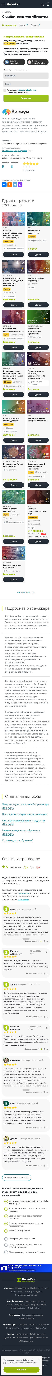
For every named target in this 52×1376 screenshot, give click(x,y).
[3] (30, 163)
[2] (27, 163)
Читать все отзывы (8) (16, 1177)
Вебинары (29, 1291)
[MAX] (20, 184)
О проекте (22, 1324)
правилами (23, 893)
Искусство (22, 150)
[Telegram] (15, 184)
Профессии (35, 1288)
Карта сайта (41, 1328)
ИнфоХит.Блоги (34, 1308)
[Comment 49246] (35, 909)
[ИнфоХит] (13, 4)
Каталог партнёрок (26, 1318)
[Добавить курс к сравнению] (17, 214)
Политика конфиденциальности (20, 1328)
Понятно (21, 1369)
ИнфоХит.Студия (22, 1304)
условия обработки (27, 90)
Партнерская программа (32, 1315)
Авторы (45, 1288)
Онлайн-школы (16, 1291)
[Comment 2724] (37, 1103)
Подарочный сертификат (26, 1295)
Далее (14, 254)
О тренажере (9, 25)
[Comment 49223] (46, 1028)
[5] (37, 163)
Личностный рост (9, 150)
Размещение (30, 1301)
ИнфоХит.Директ (18, 1308)
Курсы (23, 25)
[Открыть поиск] (42, 4)
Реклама (41, 1301)
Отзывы (35, 25)
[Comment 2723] (40, 1138)
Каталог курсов (22, 1288)
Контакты (33, 1324)
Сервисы (9, 1304)
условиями (23, 899)
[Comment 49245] (46, 952)
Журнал (39, 1291)
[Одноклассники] (9, 184)
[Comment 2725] (43, 1060)
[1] (24, 163)
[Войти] (47, 4)
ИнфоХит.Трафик (38, 1304)
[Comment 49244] (38, 984)
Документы (44, 1324)
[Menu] (3, 4)
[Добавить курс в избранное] (22, 214)
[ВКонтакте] (4, 184)
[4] (34, 163)
